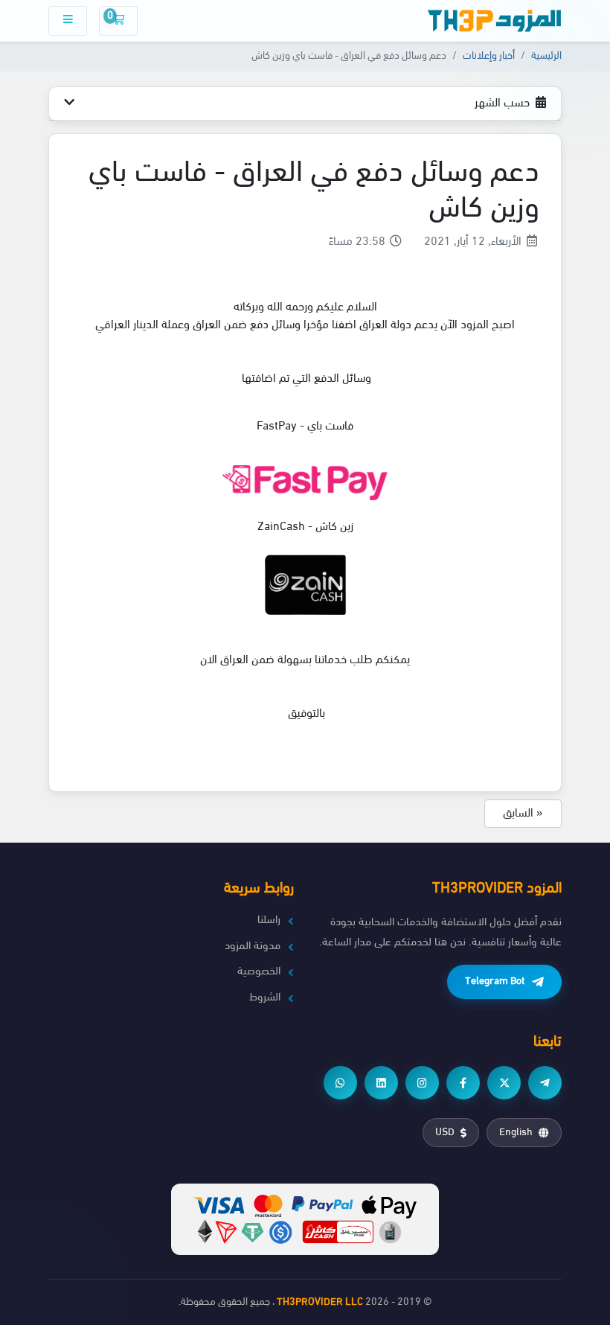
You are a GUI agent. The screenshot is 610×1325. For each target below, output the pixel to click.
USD (445, 1132)
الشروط (264, 997)
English (516, 1132)
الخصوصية (258, 971)
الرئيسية (546, 56)
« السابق (523, 814)
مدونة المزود (252, 946)
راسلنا (268, 920)
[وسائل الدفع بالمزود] (305, 1219)
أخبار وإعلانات (489, 56)
